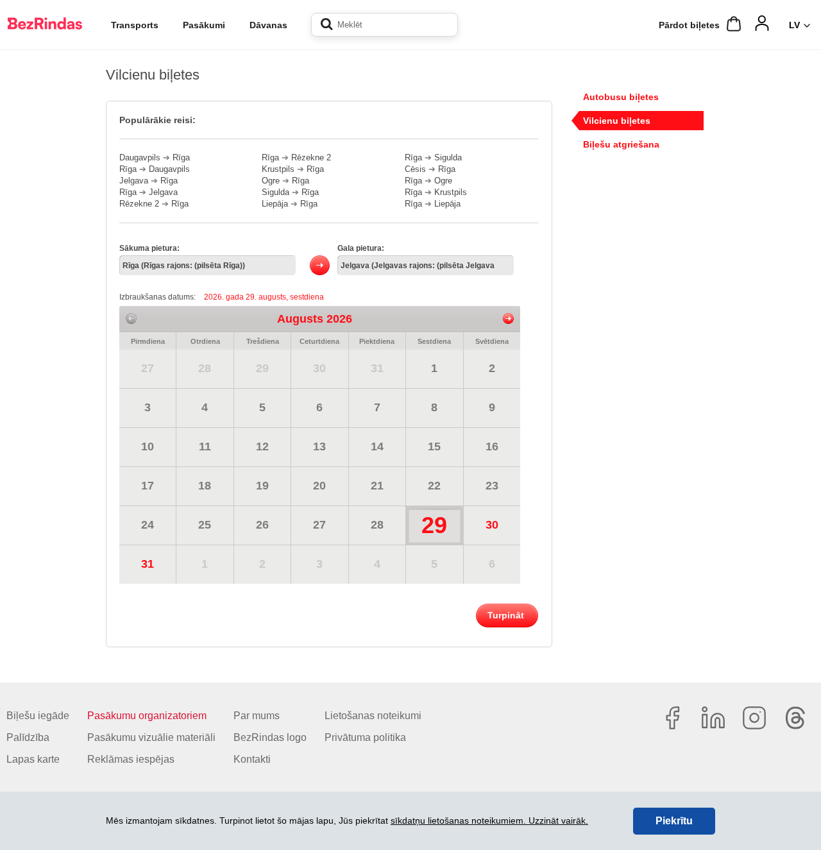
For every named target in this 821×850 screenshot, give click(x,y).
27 (147, 368)
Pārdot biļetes (689, 25)
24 (147, 524)
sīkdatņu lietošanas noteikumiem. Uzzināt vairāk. (489, 820)
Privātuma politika (365, 737)
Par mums (256, 715)
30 (319, 368)
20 (319, 485)
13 (319, 446)
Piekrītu (674, 820)
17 (147, 485)
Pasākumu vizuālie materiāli (151, 737)
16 (492, 446)
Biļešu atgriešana (621, 144)
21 (377, 485)
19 (262, 485)
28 (204, 368)
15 (434, 446)
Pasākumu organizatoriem (147, 715)
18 (204, 485)
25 (204, 524)
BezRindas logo (270, 737)
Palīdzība (27, 737)
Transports (134, 25)
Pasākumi (204, 25)
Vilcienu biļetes (616, 120)
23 (492, 485)
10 (147, 446)
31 (377, 368)
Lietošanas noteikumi (373, 715)
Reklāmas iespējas (130, 759)
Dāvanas (268, 25)
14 (377, 446)
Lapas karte (33, 759)
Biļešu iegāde (37, 715)
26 (262, 524)
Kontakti (252, 759)
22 (434, 485)
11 (205, 446)
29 (262, 368)
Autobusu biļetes (621, 97)
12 (262, 446)
